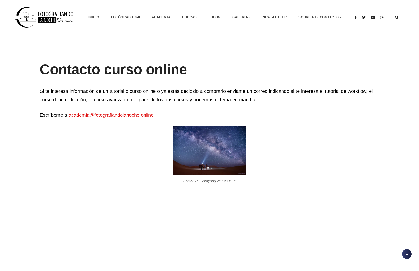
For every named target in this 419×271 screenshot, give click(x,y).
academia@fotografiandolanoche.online (111, 115)
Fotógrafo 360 (125, 17)
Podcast (190, 17)
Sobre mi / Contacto (318, 17)
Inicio (93, 17)
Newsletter (275, 17)
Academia (161, 17)
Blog (216, 17)
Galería (240, 17)
